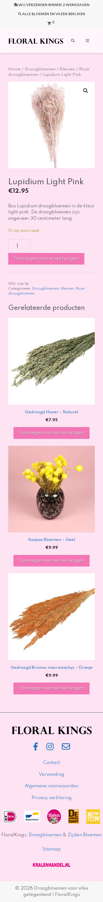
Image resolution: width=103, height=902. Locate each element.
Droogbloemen (40, 69)
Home (14, 69)
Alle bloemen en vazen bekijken (53, 14)
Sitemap (51, 849)
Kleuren (67, 69)
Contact (51, 762)
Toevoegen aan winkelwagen (46, 258)
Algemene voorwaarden (51, 786)
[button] (73, 41)
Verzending (51, 774)
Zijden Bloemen (84, 835)
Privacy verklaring (52, 798)
